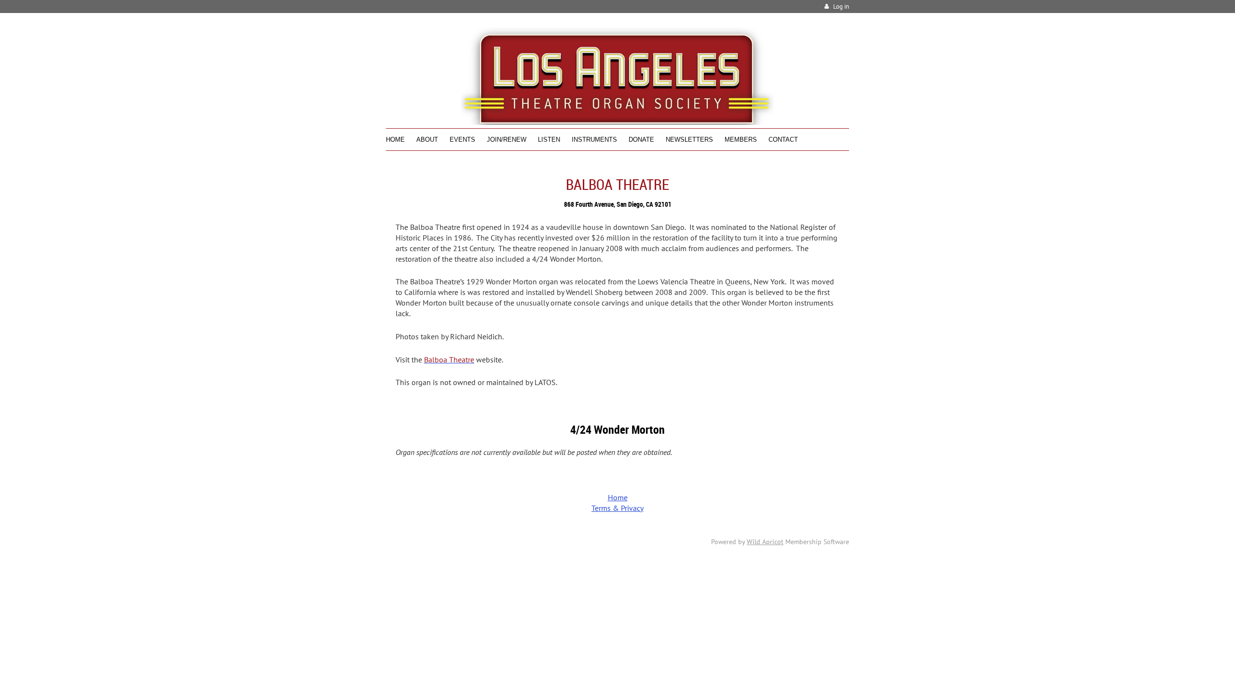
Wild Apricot (765, 541)
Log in (841, 6)
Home (618, 497)
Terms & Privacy (617, 508)
